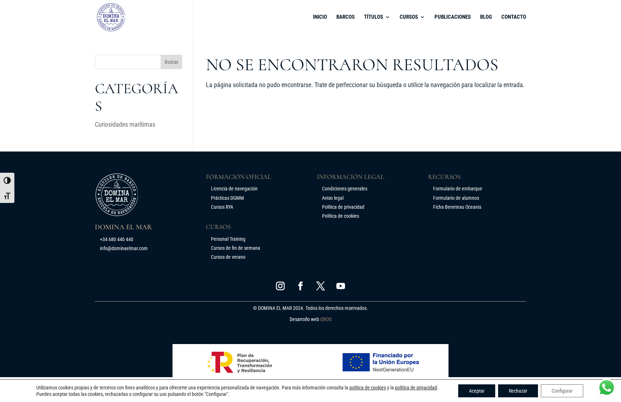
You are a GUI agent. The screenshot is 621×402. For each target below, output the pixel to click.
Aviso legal (333, 198)
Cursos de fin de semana (235, 248)
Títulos (373, 17)
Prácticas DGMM (227, 198)
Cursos (409, 17)
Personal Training (228, 239)
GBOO (326, 319)
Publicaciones (452, 17)
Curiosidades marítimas (125, 124)
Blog (486, 17)
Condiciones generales (344, 188)
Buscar (171, 62)
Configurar (562, 391)
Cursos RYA (222, 207)
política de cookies (367, 387)
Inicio (320, 17)
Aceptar (476, 391)
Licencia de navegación (234, 188)
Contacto (513, 17)
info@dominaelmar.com (124, 248)
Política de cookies (340, 216)
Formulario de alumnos (456, 198)
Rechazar (518, 391)
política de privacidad (416, 387)
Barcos (345, 17)
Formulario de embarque (457, 188)
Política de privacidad (343, 207)
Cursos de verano (228, 257)
